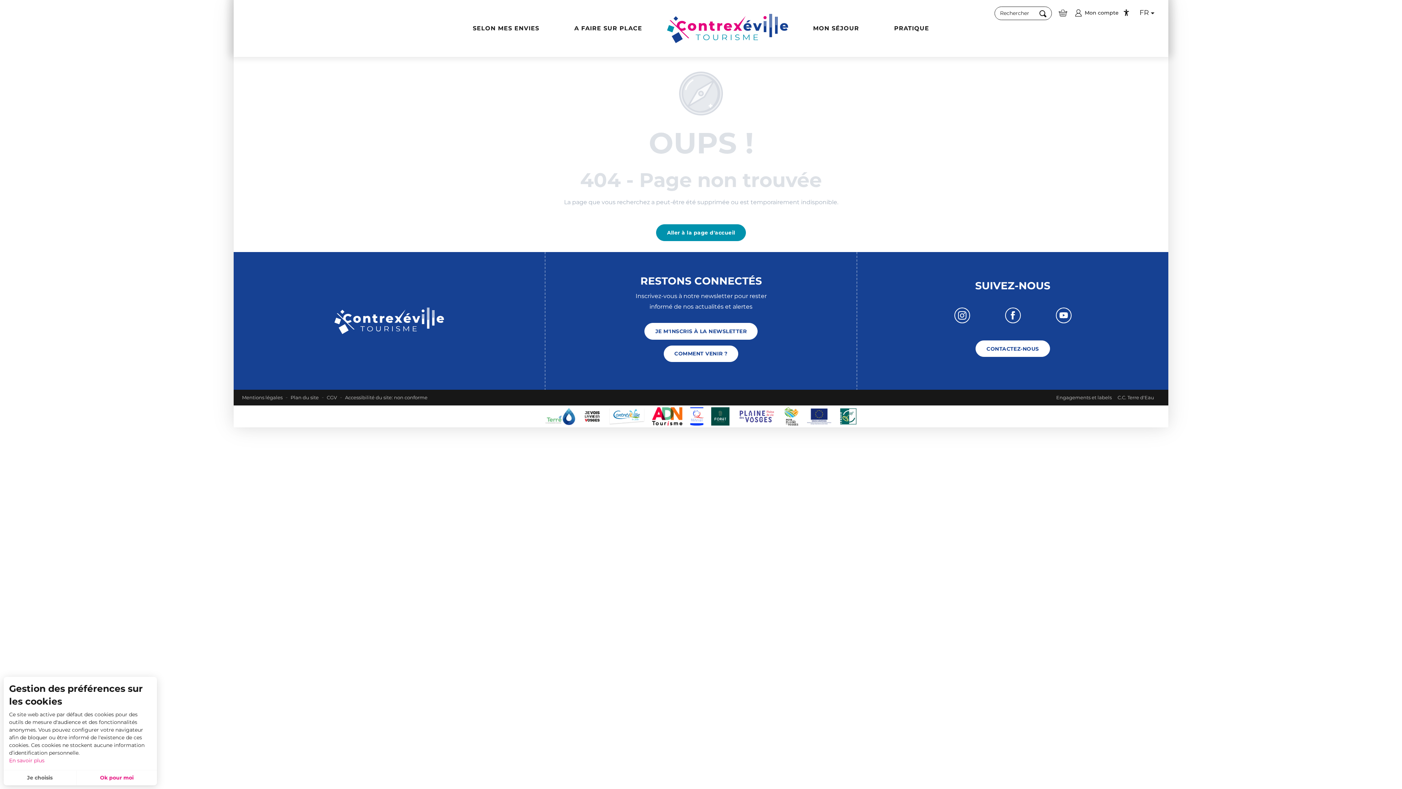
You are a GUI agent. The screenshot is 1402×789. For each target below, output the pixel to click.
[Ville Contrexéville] (627, 415)
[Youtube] (1063, 315)
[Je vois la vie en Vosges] (592, 415)
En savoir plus (27, 760)
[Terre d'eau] (560, 415)
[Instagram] (962, 315)
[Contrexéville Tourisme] (727, 28)
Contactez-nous (1013, 349)
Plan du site (305, 397)
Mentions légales (262, 397)
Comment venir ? (700, 353)
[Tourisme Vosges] (720, 415)
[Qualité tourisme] (696, 415)
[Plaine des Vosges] (791, 415)
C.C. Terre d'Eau (1136, 397)
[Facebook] (1013, 315)
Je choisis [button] (40, 777)
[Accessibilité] (1126, 13)
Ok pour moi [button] (117, 777)
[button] (1023, 13)
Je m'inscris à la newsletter (701, 331)
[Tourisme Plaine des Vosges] (756, 415)
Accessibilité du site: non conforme (386, 397)
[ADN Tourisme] (667, 415)
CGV (332, 397)
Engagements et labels (1084, 397)
